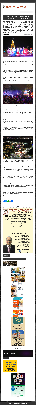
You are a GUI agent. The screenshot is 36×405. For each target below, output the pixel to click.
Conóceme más (6, 255)
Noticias (10, 204)
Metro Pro (15, 403)
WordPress (23, 403)
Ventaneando (14, 6)
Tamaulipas (14, 204)
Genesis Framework (19, 403)
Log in (26, 403)
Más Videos (6, 358)
